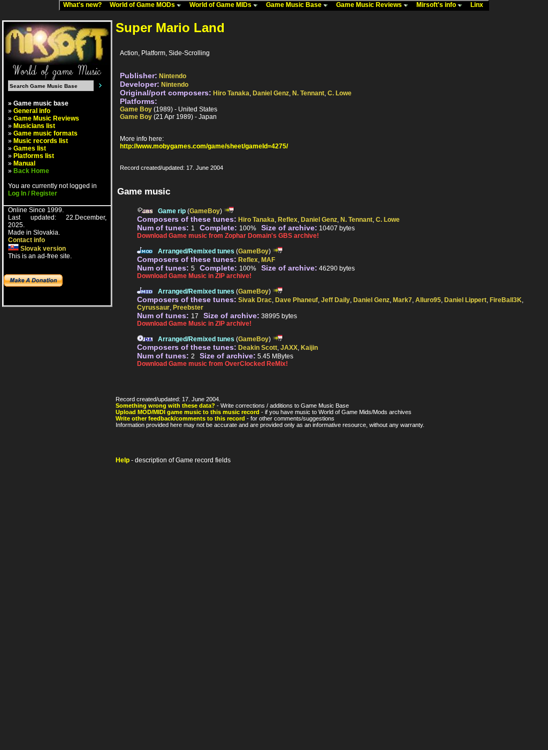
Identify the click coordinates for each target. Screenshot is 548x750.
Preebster (188, 307)
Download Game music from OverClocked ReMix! (212, 364)
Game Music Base (294, 5)
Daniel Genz (271, 93)
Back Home (31, 171)
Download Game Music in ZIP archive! (194, 276)
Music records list (40, 141)
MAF (268, 260)
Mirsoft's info (437, 5)
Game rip (172, 211)
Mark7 (402, 300)
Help (123, 460)
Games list (29, 148)
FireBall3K (506, 300)
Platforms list (33, 156)
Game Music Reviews (370, 5)
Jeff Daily (335, 300)
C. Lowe (340, 93)
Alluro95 (428, 300)
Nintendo (172, 76)
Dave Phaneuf (296, 300)
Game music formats (45, 133)
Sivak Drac (255, 300)
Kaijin (309, 347)
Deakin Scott (257, 347)
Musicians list (34, 126)
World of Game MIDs (221, 5)
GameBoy (204, 211)
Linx (479, 5)
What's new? (84, 5)
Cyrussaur (153, 307)
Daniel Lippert (465, 300)
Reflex (288, 219)
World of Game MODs (143, 5)
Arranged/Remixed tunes (196, 251)
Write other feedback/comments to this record (180, 418)
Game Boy (136, 109)
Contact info (26, 240)
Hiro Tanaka (231, 93)
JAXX (289, 347)
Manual (24, 163)
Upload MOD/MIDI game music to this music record (188, 412)
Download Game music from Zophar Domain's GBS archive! (228, 235)
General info (31, 111)
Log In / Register (32, 193)
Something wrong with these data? (165, 405)
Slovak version (42, 248)
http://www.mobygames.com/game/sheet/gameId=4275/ (204, 146)
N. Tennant (308, 93)
